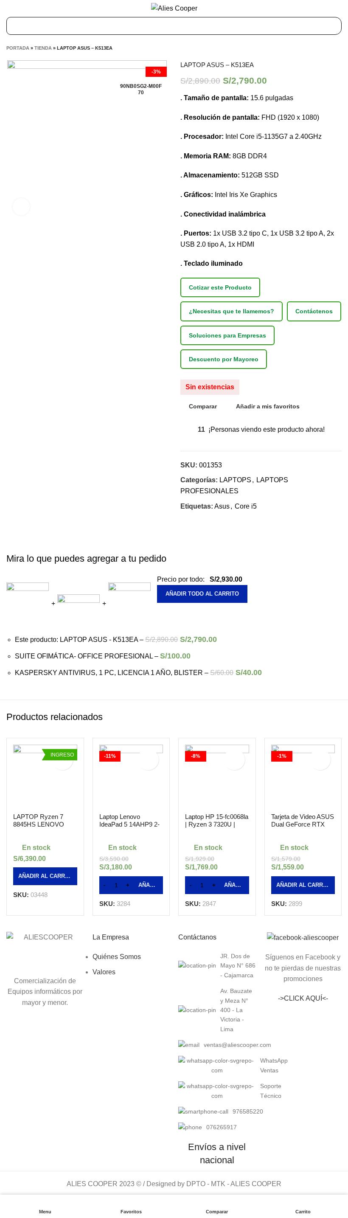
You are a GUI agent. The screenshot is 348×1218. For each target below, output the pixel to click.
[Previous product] (320, 47)
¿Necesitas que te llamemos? (231, 311)
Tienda (43, 48)
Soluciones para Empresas (227, 335)
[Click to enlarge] (21, 206)
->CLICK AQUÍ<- (303, 998)
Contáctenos (314, 311)
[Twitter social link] (197, 521)
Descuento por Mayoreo (223, 359)
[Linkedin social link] (217, 521)
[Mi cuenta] (338, 8)
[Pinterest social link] (207, 521)
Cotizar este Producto (220, 287)
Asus (222, 506)
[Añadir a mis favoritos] (148, 759)
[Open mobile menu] (10, 8)
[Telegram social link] (236, 521)
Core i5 (246, 506)
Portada (17, 48)
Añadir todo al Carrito (202, 594)
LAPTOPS (235, 480)
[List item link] (217, 965)
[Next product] (337, 47)
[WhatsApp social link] (226, 521)
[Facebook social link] (187, 521)
